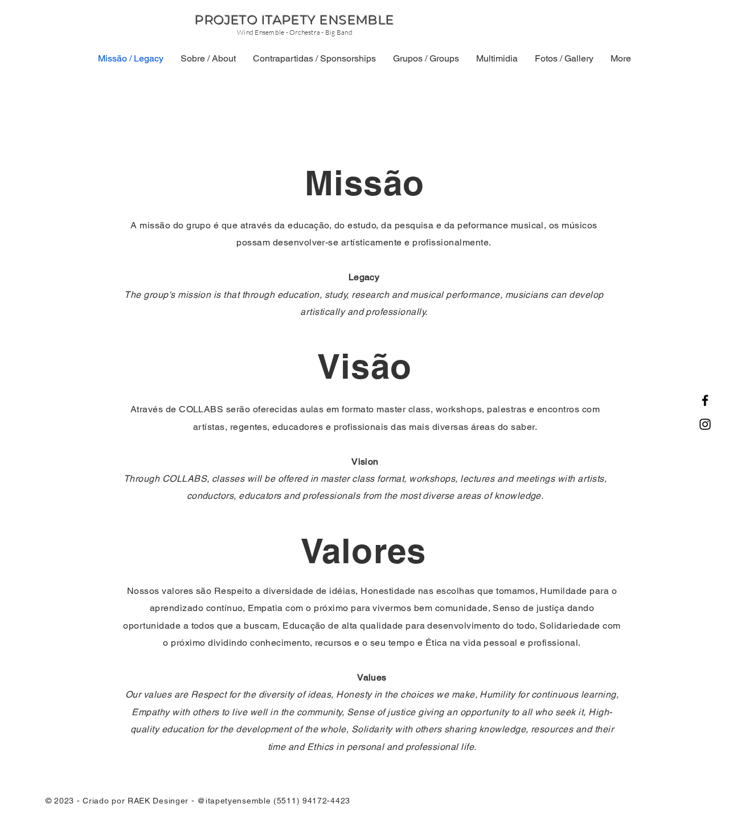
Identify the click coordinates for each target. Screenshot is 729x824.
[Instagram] (705, 424)
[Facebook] (705, 400)
